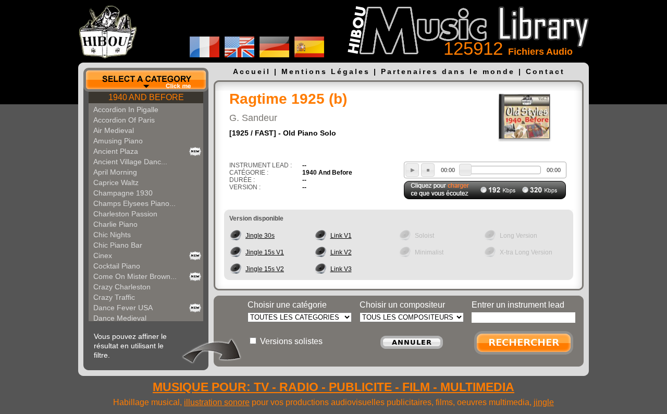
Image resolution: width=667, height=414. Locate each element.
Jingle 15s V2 (264, 269)
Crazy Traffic (114, 297)
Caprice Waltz (116, 182)
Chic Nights (112, 234)
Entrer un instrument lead (518, 304)
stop (428, 170)
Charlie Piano (115, 224)
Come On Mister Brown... (135, 276)
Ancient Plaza (115, 151)
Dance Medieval (119, 318)
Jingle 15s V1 (264, 252)
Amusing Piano (118, 141)
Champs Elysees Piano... (134, 203)
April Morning (115, 172)
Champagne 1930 (123, 193)
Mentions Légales (325, 71)
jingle (544, 402)
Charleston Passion (125, 214)
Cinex (102, 255)
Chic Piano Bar (117, 245)
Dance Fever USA (123, 307)
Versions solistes (291, 341)
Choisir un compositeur (402, 304)
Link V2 (341, 252)
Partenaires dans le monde (448, 71)
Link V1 (341, 235)
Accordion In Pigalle (125, 109)
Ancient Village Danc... (130, 161)
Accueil (251, 71)
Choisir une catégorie (287, 304)
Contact (545, 71)
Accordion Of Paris (124, 120)
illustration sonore (217, 402)
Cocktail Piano (116, 266)
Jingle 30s (260, 235)
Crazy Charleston (122, 287)
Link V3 (341, 269)
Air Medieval (113, 130)
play (412, 170)
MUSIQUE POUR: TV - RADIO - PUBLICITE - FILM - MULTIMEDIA (333, 387)
